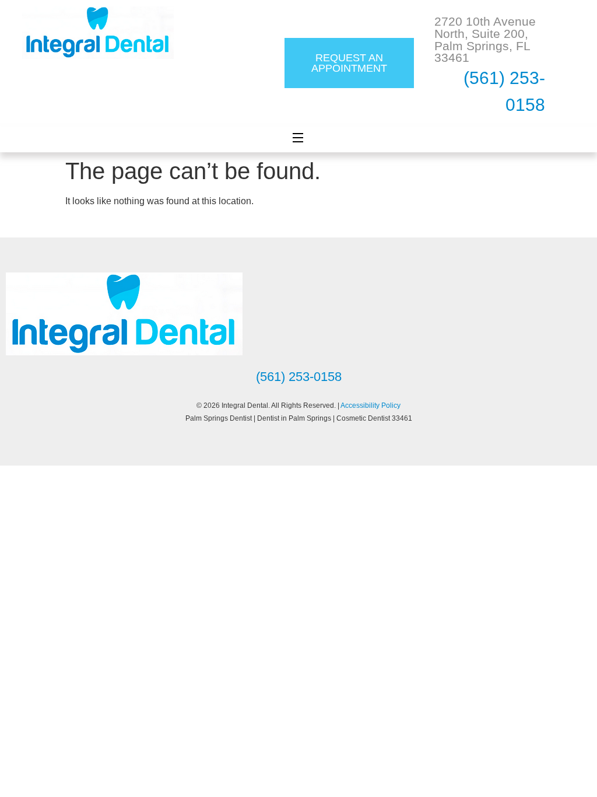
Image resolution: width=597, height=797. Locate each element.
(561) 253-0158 (299, 376)
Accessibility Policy (370, 405)
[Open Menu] (298, 139)
